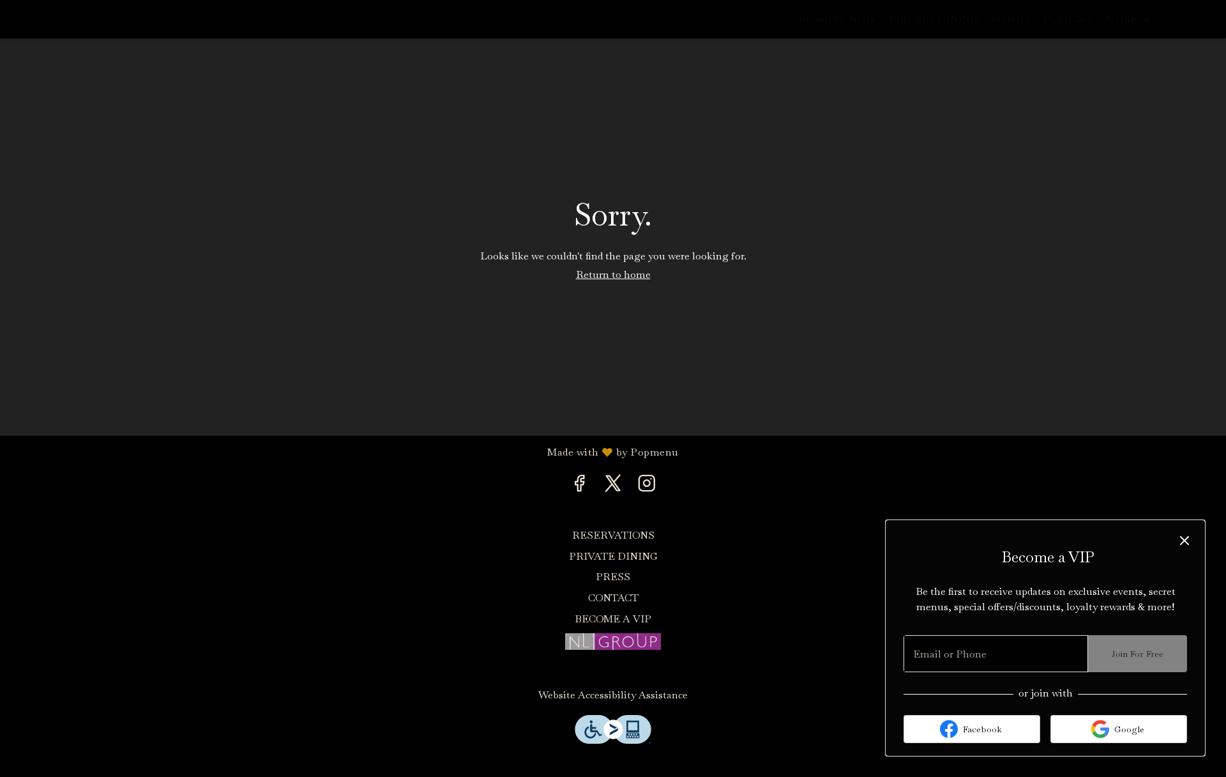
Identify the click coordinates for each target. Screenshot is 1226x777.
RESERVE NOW (838, 19)
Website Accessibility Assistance (613, 695)
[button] (1129, 19)
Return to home (613, 274)
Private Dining (934, 19)
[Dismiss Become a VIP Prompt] (1184, 540)
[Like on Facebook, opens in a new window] (579, 486)
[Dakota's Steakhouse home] (67, 19)
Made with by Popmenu (344, 452)
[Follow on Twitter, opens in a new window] (613, 486)
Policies (1068, 19)
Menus (1011, 19)
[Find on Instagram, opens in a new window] (646, 486)
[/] (613, 640)
